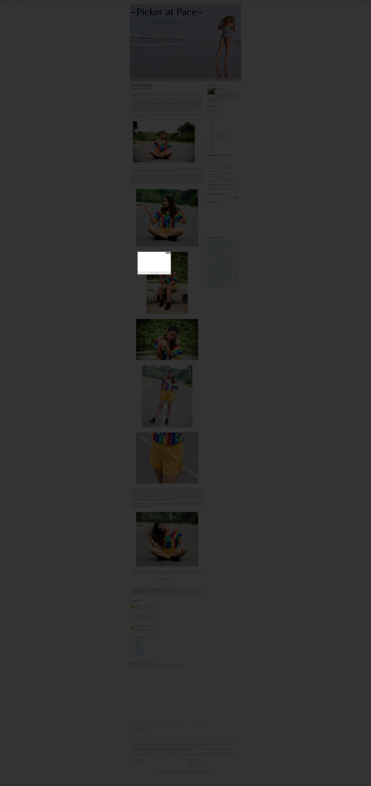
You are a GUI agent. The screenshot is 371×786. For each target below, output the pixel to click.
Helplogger (156, 272)
